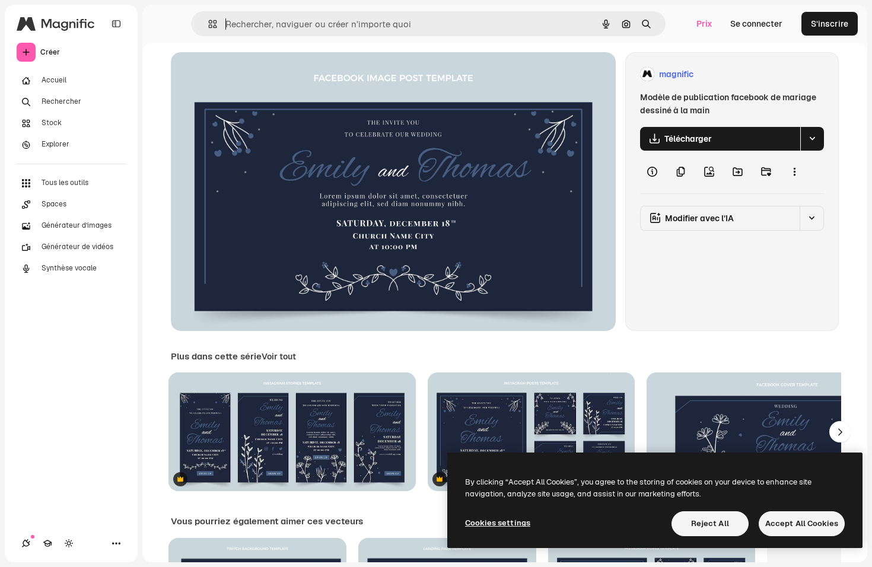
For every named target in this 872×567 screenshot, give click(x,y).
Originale (249, 74)
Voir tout (279, 356)
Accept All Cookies (801, 523)
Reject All (710, 523)
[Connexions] (26, 543)
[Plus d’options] (794, 172)
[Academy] (47, 543)
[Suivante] (840, 431)
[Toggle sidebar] (116, 23)
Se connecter (756, 23)
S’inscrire (829, 23)
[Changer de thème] (68, 543)
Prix (704, 23)
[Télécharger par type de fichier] (812, 139)
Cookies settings (497, 523)
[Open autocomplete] (208, 24)
